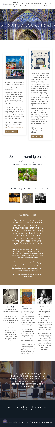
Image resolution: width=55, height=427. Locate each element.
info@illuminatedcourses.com (14, 127)
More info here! (11, 131)
